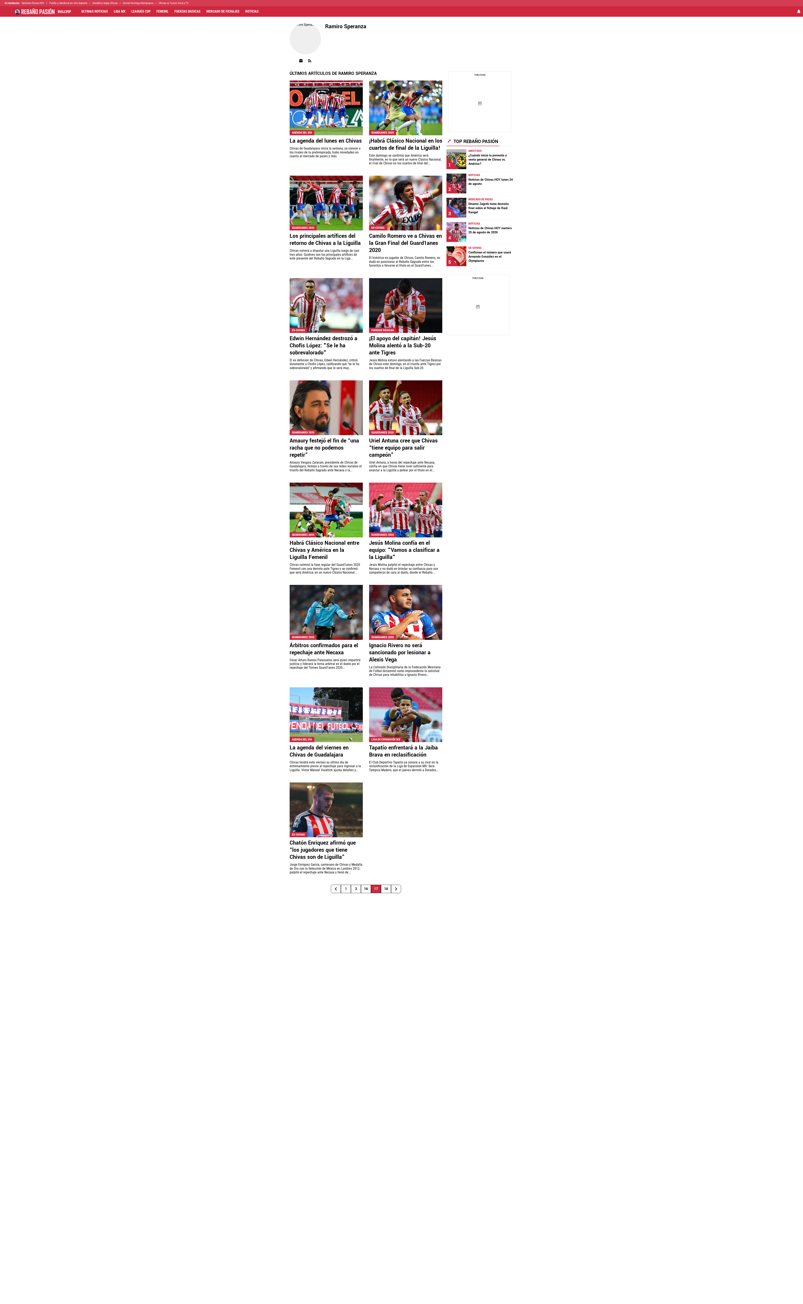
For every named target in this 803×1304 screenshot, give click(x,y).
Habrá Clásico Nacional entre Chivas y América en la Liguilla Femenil (324, 550)
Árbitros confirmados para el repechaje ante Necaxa (324, 649)
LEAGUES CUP (141, 11)
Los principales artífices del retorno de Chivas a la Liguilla (325, 239)
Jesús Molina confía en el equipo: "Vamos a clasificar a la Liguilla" (404, 550)
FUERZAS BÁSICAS (187, 11)
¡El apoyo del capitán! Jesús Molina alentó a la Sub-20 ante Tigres (402, 346)
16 (366, 888)
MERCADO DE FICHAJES (222, 11)
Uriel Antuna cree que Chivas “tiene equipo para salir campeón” (403, 448)
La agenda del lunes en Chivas (326, 141)
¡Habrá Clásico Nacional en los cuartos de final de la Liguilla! (405, 144)
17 (376, 888)
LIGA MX (119, 11)
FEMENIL (162, 11)
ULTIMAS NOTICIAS (94, 11)
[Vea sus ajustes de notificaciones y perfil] (799, 11)
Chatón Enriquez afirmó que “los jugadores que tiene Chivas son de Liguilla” (323, 850)
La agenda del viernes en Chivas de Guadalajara (319, 751)
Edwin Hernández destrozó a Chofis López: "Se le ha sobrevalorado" (323, 346)
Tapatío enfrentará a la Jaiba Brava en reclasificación (403, 751)
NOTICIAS (252, 11)
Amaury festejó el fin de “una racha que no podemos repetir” (324, 448)
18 (386, 888)
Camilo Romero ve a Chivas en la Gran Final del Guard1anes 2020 (405, 243)
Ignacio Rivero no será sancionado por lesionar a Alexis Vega (400, 653)
